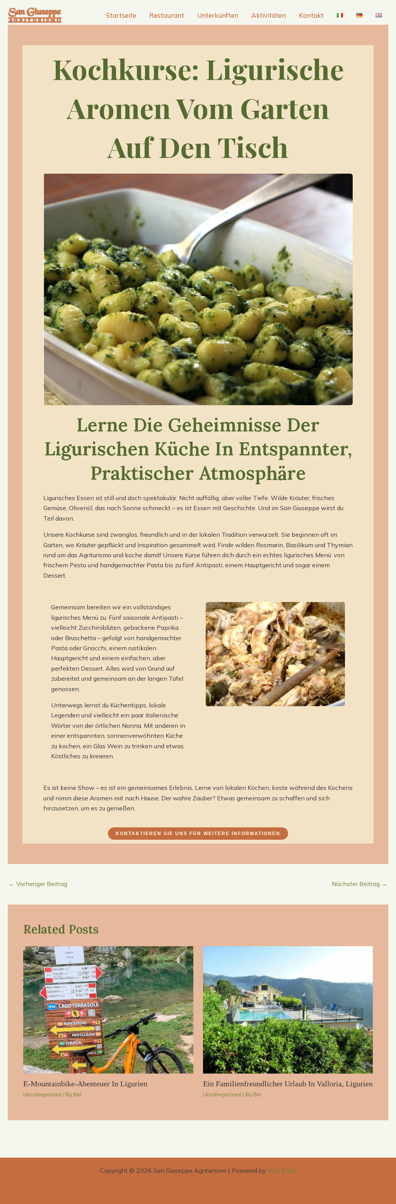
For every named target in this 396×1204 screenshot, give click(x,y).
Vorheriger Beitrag (38, 884)
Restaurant (166, 15)
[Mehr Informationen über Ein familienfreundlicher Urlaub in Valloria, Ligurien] (288, 1009)
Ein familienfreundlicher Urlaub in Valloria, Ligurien (288, 1083)
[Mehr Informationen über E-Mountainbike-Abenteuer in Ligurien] (108, 1009)
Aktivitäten (268, 15)
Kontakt (311, 15)
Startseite (121, 15)
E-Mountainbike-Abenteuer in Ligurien (85, 1083)
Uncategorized (42, 1094)
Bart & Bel (282, 1170)
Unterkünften (217, 15)
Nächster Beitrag (359, 884)
